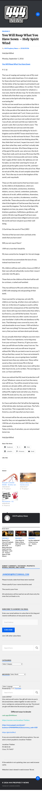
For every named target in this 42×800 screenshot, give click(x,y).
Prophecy (6, 31)
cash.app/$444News (9, 715)
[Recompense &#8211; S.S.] (10, 496)
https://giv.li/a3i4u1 (9, 732)
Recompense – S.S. (8, 501)
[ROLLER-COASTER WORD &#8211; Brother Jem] (10, 477)
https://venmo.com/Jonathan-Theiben (16, 720)
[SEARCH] (37, 648)
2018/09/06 (24, 48)
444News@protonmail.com (16, 574)
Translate (18, 688)
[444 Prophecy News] (21, 14)
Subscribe (8, 630)
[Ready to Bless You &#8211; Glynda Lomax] (28, 477)
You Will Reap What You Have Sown (16, 64)
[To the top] (38, 778)
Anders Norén (14, 786)
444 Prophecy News (11, 48)
